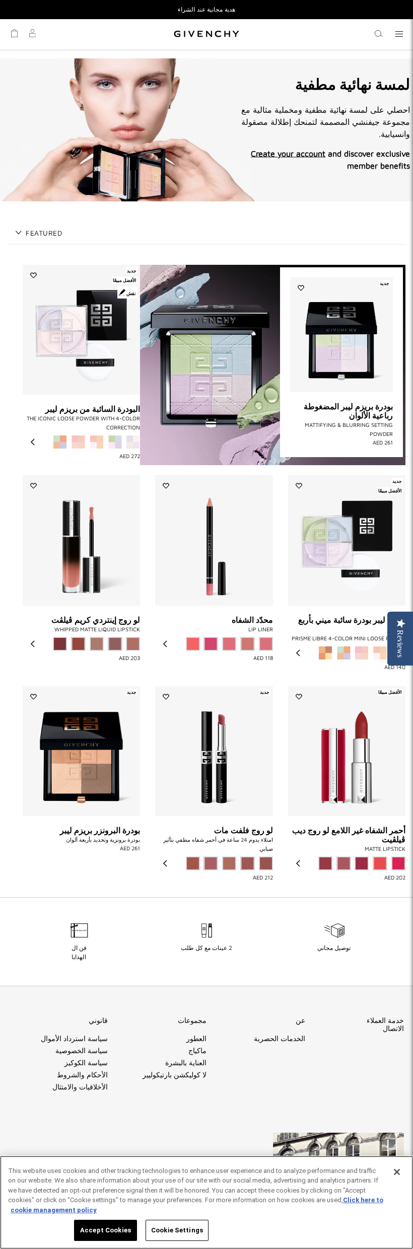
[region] (206, 1202)
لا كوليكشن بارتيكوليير (174, 1075)
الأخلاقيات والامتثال (80, 1087)
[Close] (397, 1172)
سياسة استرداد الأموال (74, 1039)
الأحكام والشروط (82, 1075)
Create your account (288, 153)
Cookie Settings (177, 1230)
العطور (196, 1039)
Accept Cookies (105, 1230)
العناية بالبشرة (185, 1063)
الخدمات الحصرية (279, 1039)
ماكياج (197, 1051)
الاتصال (393, 1028)
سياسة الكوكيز (86, 1063)
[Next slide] (33, 442)
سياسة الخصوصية (81, 1051)
